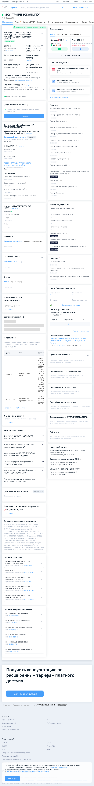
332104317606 (28, 573)
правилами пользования (57, 767)
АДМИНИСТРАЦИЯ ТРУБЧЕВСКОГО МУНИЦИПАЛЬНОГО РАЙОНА (17, 164)
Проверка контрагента (10, 730)
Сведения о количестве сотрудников (16, 753)
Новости (76, 2)
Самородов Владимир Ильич (15, 137)
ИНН (48, 749)
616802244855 (13, 644)
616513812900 (28, 565)
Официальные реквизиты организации (16, 759)
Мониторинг (6, 726)
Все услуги (5, 2)
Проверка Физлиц (18, 2)
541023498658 (13, 623)
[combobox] (43, 7)
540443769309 (13, 616)
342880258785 (29, 591)
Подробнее (8, 513)
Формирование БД (9, 723)
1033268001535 (59, 345)
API (28, 2)
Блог (57, 2)
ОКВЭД (4, 746)
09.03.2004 (9, 51)
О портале (66, 2)
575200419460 (13, 630)
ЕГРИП (4, 743)
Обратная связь (87, 2)
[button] (81, 7)
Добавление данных (54, 723)
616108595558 (13, 637)
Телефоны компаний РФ (10, 756)
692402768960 (13, 651)
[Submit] (63, 7)
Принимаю (12, 778)
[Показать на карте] (4, 92)
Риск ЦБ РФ (51, 746)
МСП (3, 749)
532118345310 (28, 582)
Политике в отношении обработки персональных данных (27, 771)
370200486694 (29, 600)
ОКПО (49, 743)
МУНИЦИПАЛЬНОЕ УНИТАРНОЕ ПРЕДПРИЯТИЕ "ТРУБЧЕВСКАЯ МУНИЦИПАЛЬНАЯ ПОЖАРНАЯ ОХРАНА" (68, 340)
